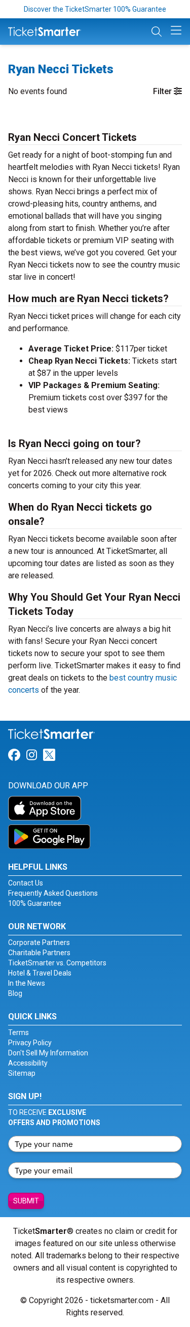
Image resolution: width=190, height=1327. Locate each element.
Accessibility (28, 1063)
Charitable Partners (39, 953)
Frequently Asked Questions (53, 893)
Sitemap (21, 1073)
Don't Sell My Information (48, 1053)
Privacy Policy (30, 1043)
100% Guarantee (34, 903)
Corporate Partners (39, 942)
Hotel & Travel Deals (39, 973)
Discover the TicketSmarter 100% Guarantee (95, 9)
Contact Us (25, 883)
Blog (15, 993)
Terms (18, 1032)
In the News (26, 983)
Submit (26, 1201)
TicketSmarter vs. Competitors (57, 963)
